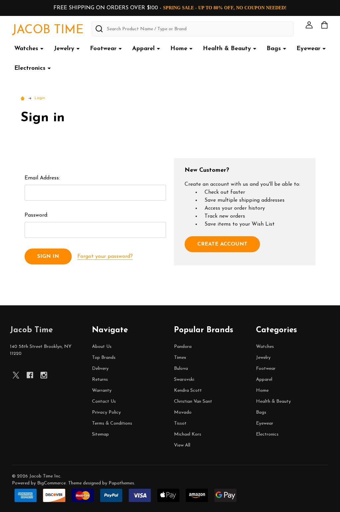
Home (178, 49)
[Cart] (324, 25)
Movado (183, 412)
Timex (180, 357)
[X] (16, 375)
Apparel (143, 49)
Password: (36, 215)
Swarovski (184, 379)
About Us (102, 346)
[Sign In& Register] (309, 25)
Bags (274, 49)
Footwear (103, 49)
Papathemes (121, 483)
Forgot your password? (105, 256)
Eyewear (308, 49)
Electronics (29, 68)
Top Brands (104, 357)
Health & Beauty (227, 49)
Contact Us (104, 401)
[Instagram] (44, 375)
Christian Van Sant (193, 401)
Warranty (102, 390)
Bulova (181, 368)
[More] (41, 48)
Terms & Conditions (112, 423)
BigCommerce (51, 483)
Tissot (180, 423)
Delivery (100, 368)
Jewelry (64, 49)
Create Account (222, 244)
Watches (26, 49)
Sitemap (100, 434)
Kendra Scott (188, 390)
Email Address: (42, 178)
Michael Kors (187, 434)
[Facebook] (30, 375)
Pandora (183, 346)
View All (182, 445)
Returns (100, 379)
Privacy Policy (106, 412)
